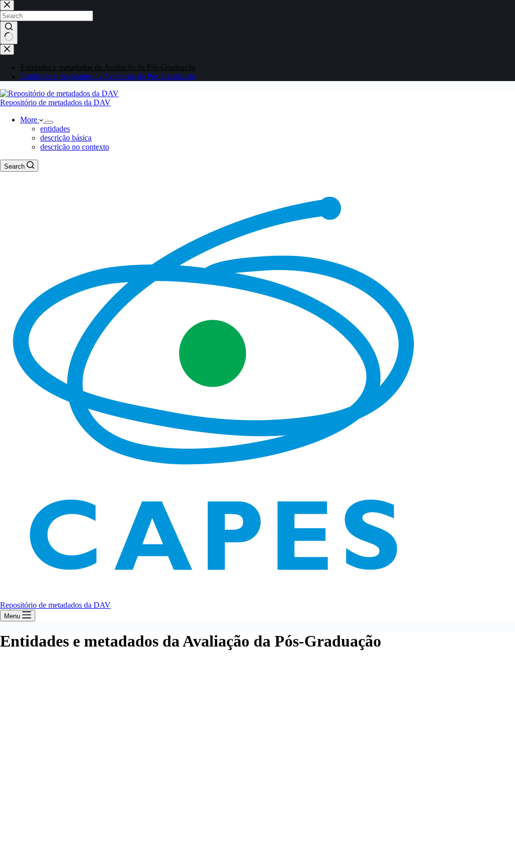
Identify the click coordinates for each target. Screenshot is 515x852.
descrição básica (66, 137)
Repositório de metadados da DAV (55, 102)
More (29, 119)
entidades (55, 128)
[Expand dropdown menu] (49, 122)
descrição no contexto (74, 147)
